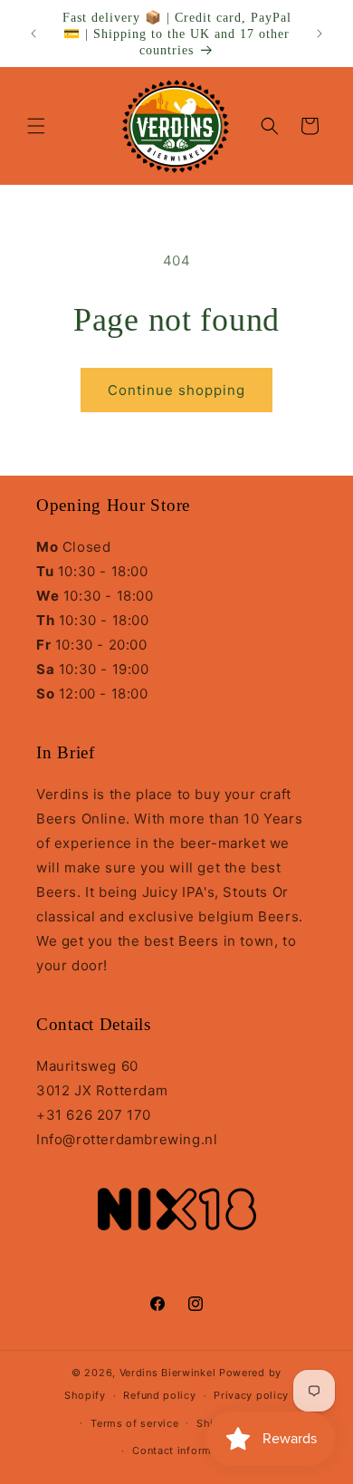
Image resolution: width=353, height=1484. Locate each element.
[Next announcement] (319, 33)
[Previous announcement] (33, 33)
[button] (36, 126)
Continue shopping (176, 390)
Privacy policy (251, 1395)
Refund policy (159, 1395)
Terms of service (134, 1423)
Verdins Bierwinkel (167, 1372)
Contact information (185, 1450)
